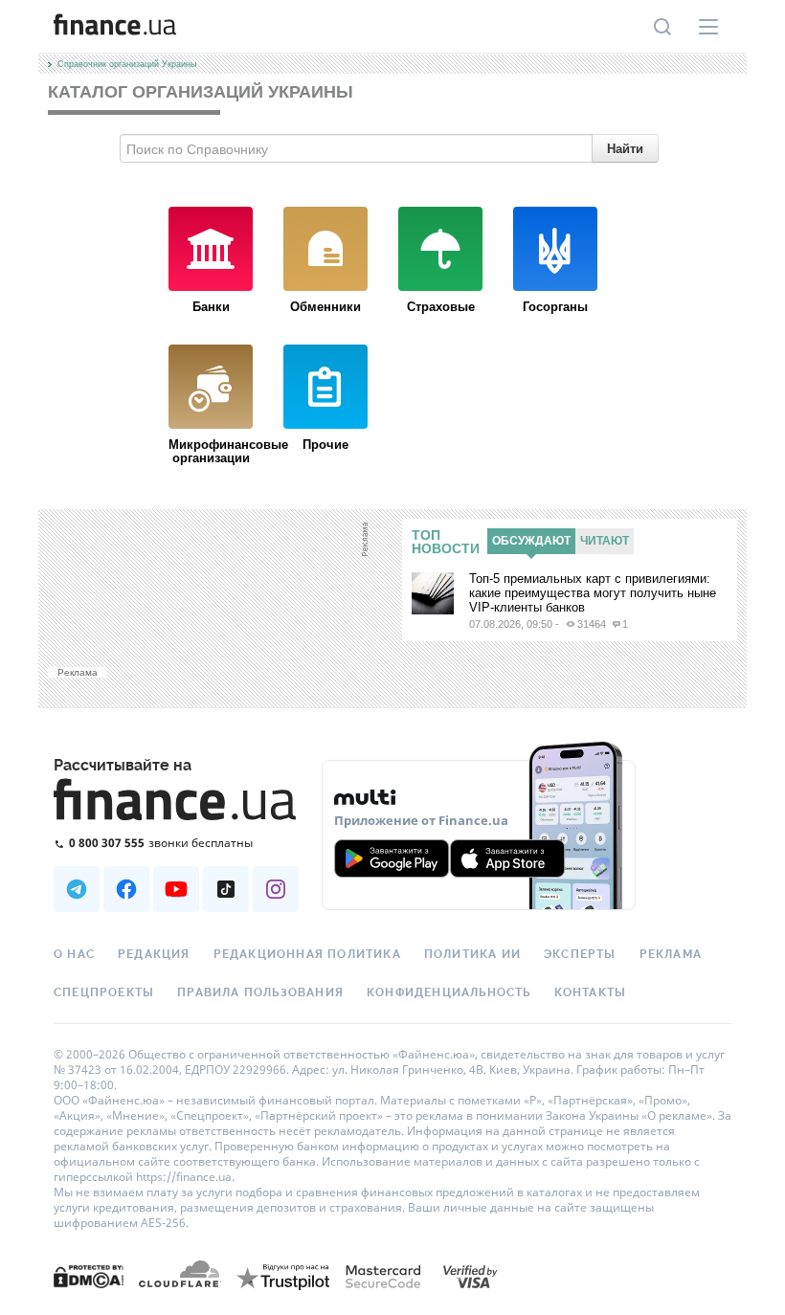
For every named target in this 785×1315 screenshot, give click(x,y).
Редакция (154, 954)
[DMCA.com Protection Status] (88, 1275)
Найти (625, 148)
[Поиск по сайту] (662, 27)
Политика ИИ (472, 954)
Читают (604, 540)
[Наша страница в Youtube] (176, 889)
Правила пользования (260, 992)
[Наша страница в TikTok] (226, 889)
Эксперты (580, 954)
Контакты (590, 992)
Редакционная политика (307, 954)
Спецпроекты (104, 992)
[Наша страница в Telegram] (77, 889)
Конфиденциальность (449, 992)
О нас (74, 954)
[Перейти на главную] (115, 26)
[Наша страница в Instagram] (276, 889)
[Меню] (708, 27)
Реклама (670, 954)
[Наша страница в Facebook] (126, 889)
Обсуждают (531, 540)
